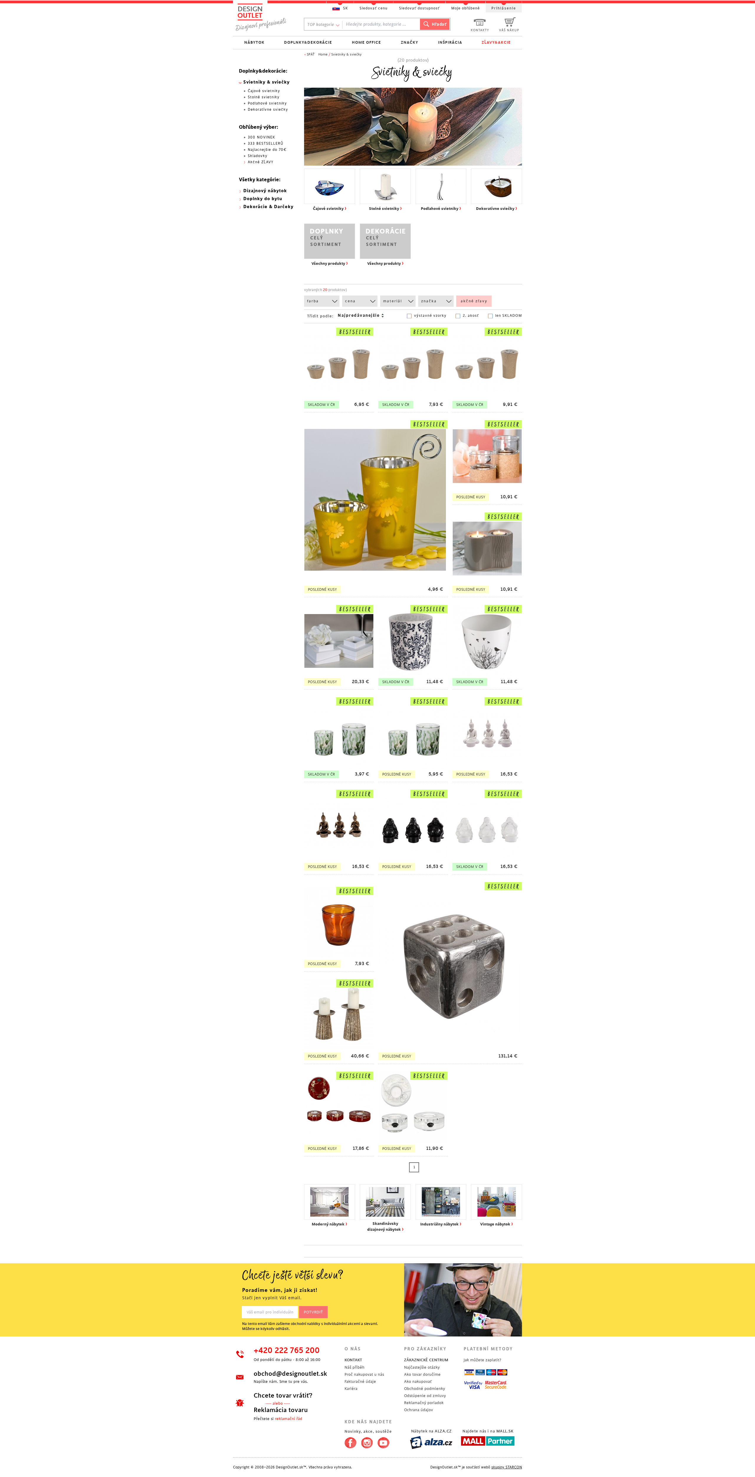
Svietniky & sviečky (346, 54)
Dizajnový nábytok (265, 190)
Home (323, 54)
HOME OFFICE (366, 42)
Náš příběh (354, 1367)
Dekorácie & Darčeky (268, 206)
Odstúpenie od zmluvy (425, 1395)
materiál (392, 301)
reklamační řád (288, 1418)
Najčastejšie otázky (422, 1367)
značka (429, 301)
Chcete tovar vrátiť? (283, 1395)
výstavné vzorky (430, 316)
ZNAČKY (409, 42)
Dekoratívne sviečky (268, 109)
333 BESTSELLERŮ (265, 143)
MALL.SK (504, 1431)
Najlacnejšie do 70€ (267, 150)
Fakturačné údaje (360, 1381)
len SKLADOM (508, 316)
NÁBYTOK (254, 42)
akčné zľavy (474, 301)
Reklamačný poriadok (424, 1403)
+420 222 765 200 (287, 1350)
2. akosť (471, 316)
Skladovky (257, 156)
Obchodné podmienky (424, 1388)
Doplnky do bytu (262, 198)
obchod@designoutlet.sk (290, 1373)
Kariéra (350, 1388)
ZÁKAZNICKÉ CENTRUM (426, 1360)
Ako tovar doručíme (422, 1374)
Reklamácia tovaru (281, 1410)
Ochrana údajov (418, 1410)
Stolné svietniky (264, 97)
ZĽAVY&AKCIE (496, 42)
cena (350, 301)
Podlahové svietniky (267, 103)
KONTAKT (353, 1360)
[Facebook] (349, 1441)
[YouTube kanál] (383, 1441)
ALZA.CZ (443, 1431)
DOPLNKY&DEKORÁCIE (308, 42)
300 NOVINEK (261, 137)
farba (313, 301)
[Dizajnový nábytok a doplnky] (263, 17)
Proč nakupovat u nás (364, 1374)
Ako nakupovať (418, 1381)
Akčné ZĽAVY (260, 162)
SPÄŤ (311, 54)
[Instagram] (367, 1441)
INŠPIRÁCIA (450, 42)
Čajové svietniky (264, 91)
